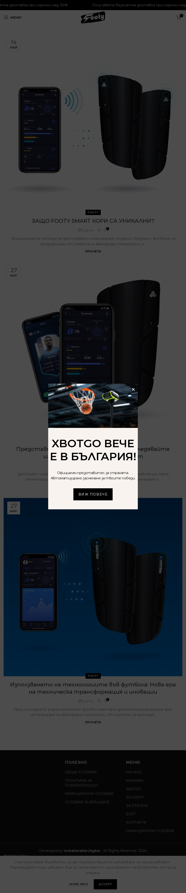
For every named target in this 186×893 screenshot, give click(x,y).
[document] (93, 446)
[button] (133, 389)
